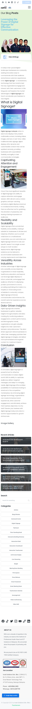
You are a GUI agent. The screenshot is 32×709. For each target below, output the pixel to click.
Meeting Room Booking (16, 568)
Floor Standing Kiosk (16, 532)
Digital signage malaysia (9, 131)
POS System (16, 573)
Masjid (16, 564)
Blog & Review (16, 514)
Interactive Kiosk (16, 541)
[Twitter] (11, 621)
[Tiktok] (7, 621)
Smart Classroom (16, 581)
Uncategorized (16, 595)
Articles (16, 510)
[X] (6, 2)
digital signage (10, 81)
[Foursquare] (24, 621)
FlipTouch (16, 528)
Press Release (16, 577)
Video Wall (16, 604)
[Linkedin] (28, 621)
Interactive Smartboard (16, 546)
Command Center (16, 519)
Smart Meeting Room (16, 586)
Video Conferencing (15, 599)
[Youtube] (20, 621)
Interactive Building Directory (16, 537)
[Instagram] (15, 2)
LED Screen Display (16, 555)
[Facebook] (3, 2)
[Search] (28, 500)
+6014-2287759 (15, 689)
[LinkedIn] (12, 2)
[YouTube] (9, 2)
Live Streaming (16, 559)
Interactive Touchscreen (16, 550)
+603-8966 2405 (13, 686)
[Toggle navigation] (29, 7)
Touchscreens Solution (16, 590)
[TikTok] (18, 2)
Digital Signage (16, 523)
